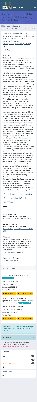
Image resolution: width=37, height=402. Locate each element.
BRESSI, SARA (8, 44)
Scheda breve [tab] (9, 194)
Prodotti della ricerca (13, 26)
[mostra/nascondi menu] (35, 7)
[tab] (26, 198)
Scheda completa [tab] (25, 194)
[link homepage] (6, 3)
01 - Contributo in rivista (11, 28)
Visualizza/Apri (9, 293)
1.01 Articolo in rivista (28, 28)
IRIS (2, 26)
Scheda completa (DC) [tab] (13, 198)
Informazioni (8, 337)
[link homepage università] (13, 7)
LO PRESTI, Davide (22, 44)
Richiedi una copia (25, 293)
